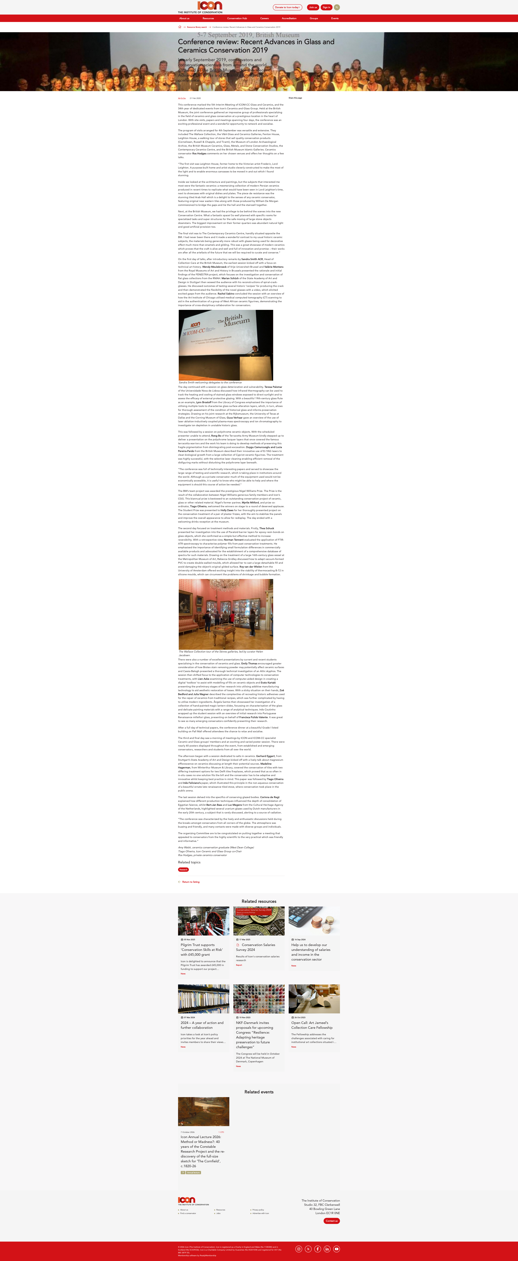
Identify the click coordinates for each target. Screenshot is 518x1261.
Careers (264, 18)
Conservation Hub (237, 18)
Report (239, 965)
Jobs (218, 1213)
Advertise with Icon (261, 1213)
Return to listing (191, 881)
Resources (208, 18)
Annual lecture (193, 1172)
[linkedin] (327, 1249)
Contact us (332, 1220)
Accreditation (289, 18)
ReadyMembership (208, 1255)
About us (184, 18)
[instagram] (298, 1249)
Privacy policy (258, 1210)
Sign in (326, 7)
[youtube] (336, 1249)
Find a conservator (188, 1213)
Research (183, 869)
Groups (314, 18)
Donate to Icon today (286, 7)
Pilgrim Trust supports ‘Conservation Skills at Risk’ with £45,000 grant (202, 950)
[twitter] (308, 1249)
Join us (313, 7)
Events (335, 18)
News (183, 973)
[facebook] (317, 1249)
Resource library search (197, 27)
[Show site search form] (337, 7)
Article (182, 98)
